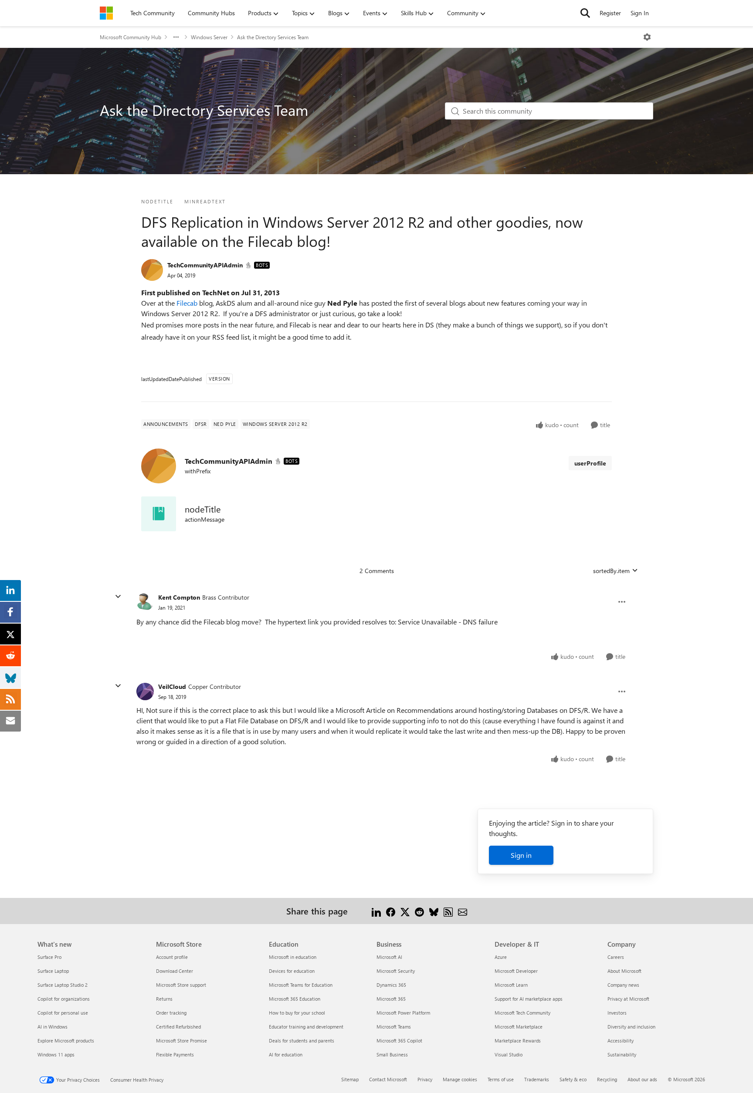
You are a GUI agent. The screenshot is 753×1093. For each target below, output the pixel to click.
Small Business (392, 1054)
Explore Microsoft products (65, 1040)
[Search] (585, 13)
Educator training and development (306, 1026)
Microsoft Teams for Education (300, 985)
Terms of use (501, 1079)
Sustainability (621, 1054)
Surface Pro (49, 957)
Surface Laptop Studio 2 (62, 985)
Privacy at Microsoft (628, 998)
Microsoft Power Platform (403, 1012)
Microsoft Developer (516, 971)
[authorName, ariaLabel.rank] (152, 270)
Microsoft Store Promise (181, 1040)
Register (610, 13)
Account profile (172, 957)
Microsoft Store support (181, 985)
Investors (617, 1012)
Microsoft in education (292, 957)
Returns (164, 998)
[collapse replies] (118, 596)
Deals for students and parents (301, 1040)
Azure (501, 957)
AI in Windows (52, 1026)
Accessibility (620, 1040)
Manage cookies (460, 1079)
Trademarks (536, 1079)
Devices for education (292, 971)
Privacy (424, 1079)
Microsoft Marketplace (519, 1026)
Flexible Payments (175, 1054)
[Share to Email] (462, 910)
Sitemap (350, 1079)
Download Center (174, 971)
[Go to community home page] (106, 13)
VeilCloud (172, 686)
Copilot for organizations (63, 998)
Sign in (521, 855)
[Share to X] (405, 910)
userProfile (590, 463)
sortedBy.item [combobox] (611, 571)
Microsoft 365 (391, 998)
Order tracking (171, 1012)
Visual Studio (508, 1054)
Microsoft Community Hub (130, 37)
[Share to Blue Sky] (433, 910)
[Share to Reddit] (419, 910)
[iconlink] (158, 513)
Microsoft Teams (393, 1026)
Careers (615, 957)
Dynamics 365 (391, 985)
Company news (623, 985)
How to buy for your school (297, 1012)
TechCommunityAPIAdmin (205, 265)
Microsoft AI (389, 957)
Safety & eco (573, 1079)
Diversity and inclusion (631, 1026)
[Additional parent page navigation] (176, 37)
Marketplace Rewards (518, 1040)
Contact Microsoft (388, 1079)
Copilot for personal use (62, 1012)
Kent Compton (179, 597)
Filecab (187, 302)
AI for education (285, 1054)
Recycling (607, 1079)
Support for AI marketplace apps (529, 998)
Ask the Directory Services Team (273, 37)
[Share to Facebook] (390, 910)
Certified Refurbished (178, 1026)
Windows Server (209, 37)
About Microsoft (624, 971)
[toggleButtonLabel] (647, 37)
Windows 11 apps (56, 1054)
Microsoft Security (395, 971)
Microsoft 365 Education (294, 998)
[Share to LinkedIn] (376, 910)
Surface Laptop (53, 971)
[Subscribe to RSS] (448, 910)
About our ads (642, 1079)
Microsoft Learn (511, 985)
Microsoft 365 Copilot (399, 1040)
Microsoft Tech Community (522, 1012)
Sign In (640, 13)
